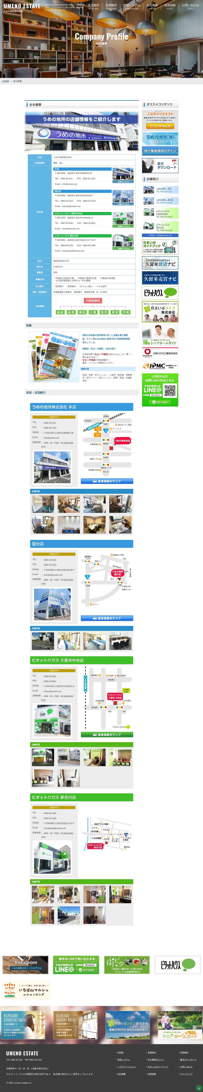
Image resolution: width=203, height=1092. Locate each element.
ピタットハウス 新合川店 (66, 236)
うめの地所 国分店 (164, 200)
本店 (57, 169)
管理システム (124, 1059)
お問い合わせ (186, 1067)
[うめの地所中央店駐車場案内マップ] (107, 734)
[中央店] (52, 720)
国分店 (58, 191)
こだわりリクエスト (127, 1067)
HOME (5, 81)
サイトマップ (186, 1074)
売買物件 (184, 1052)
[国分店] (52, 604)
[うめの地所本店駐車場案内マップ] (107, 481)
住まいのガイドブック (158, 1067)
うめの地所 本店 (163, 188)
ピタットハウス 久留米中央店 (68, 213)
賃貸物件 (152, 1052)
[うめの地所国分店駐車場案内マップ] (107, 618)
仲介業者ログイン (156, 1059)
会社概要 (122, 1074)
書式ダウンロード (188, 1059)
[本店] (52, 467)
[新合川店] (52, 857)
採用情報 (152, 1074)
